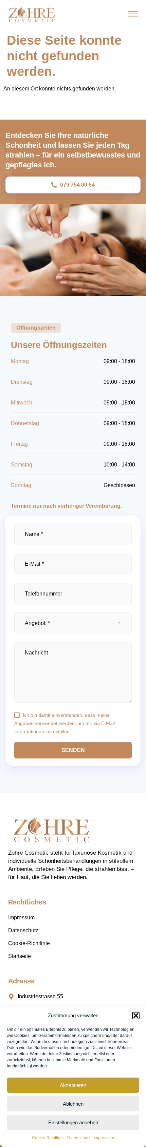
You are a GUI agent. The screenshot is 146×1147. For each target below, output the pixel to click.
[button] (135, 1015)
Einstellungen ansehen (73, 1122)
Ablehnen (73, 1104)
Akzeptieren (73, 1085)
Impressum (104, 1137)
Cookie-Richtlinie (48, 1137)
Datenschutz (78, 1137)
